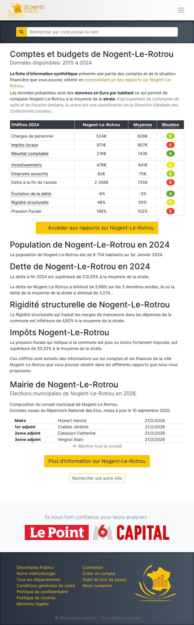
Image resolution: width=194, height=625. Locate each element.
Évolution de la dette (31, 193)
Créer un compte (99, 573)
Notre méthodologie (36, 573)
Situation (170, 124)
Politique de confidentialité (42, 591)
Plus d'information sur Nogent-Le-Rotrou (97, 461)
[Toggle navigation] (181, 10)
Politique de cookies (36, 597)
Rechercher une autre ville (97, 478)
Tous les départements (38, 579)
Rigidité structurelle (29, 202)
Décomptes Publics (35, 567)
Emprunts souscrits (29, 173)
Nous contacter (97, 585)
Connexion (93, 567)
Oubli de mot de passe (104, 579)
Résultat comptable (29, 153)
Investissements (26, 164)
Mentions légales (33, 603)
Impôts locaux (24, 144)
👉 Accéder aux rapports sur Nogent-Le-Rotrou (97, 228)
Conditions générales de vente (46, 585)
